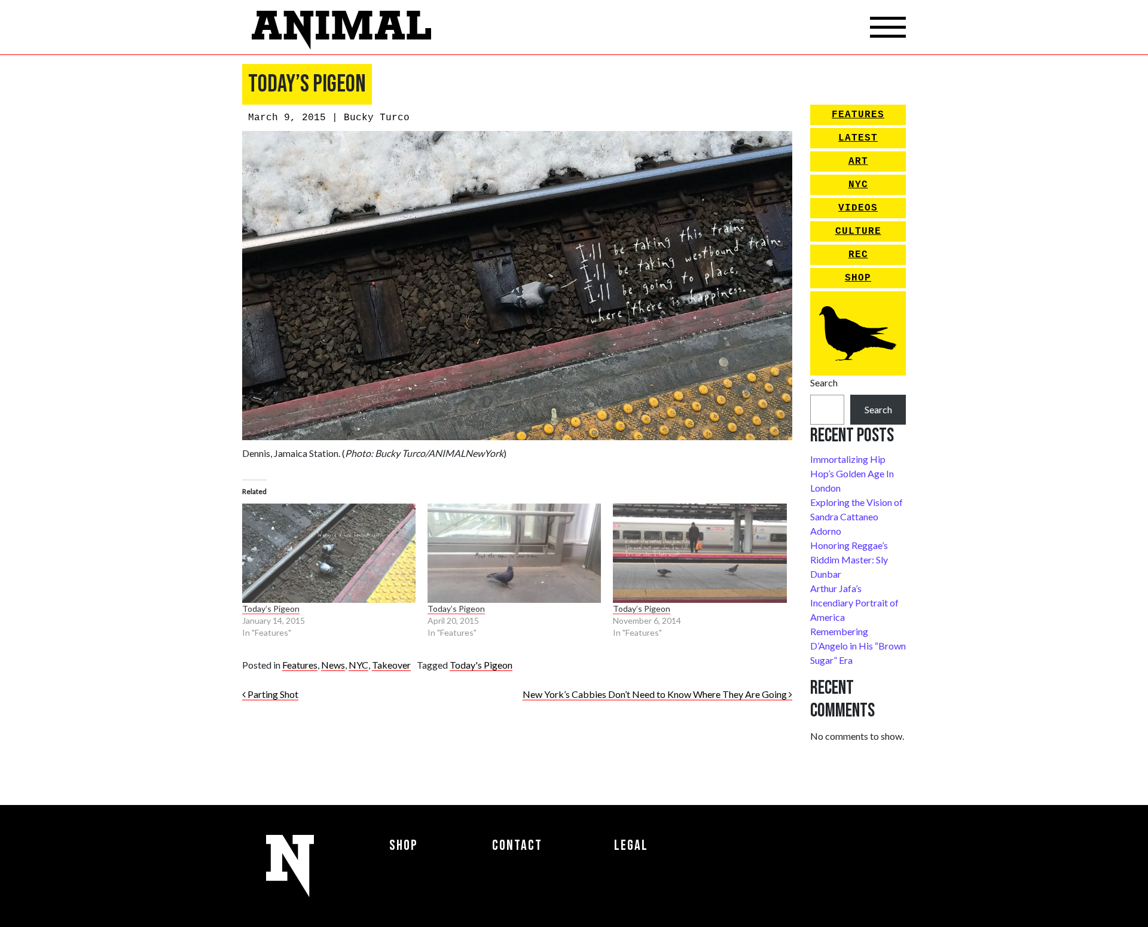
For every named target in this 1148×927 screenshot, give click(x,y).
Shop (858, 278)
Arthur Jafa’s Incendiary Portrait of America (854, 603)
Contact (517, 845)
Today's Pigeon (481, 664)
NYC (358, 664)
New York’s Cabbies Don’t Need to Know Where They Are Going (656, 694)
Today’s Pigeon (271, 608)
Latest (858, 138)
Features (299, 664)
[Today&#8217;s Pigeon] (329, 553)
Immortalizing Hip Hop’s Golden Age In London (852, 473)
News (333, 664)
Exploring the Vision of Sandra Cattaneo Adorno (856, 516)
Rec (858, 254)
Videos (858, 208)
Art (858, 161)
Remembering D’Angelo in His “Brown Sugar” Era (858, 646)
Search (824, 382)
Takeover (391, 664)
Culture (858, 231)
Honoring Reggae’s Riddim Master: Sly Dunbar (849, 559)
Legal (631, 845)
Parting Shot (272, 694)
